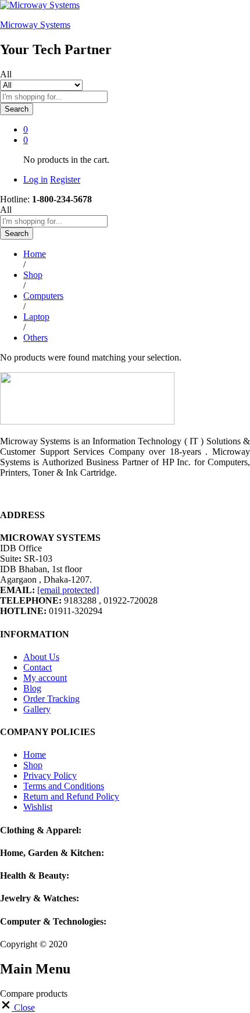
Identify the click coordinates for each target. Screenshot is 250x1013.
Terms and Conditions (63, 786)
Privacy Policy (50, 775)
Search (16, 109)
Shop (32, 765)
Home (34, 754)
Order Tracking (51, 699)
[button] (17, 1007)
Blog (32, 688)
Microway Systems (35, 25)
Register (65, 179)
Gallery (37, 709)
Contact (37, 667)
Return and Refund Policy (71, 796)
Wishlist (37, 807)
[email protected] (68, 590)
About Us (41, 657)
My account (45, 678)
